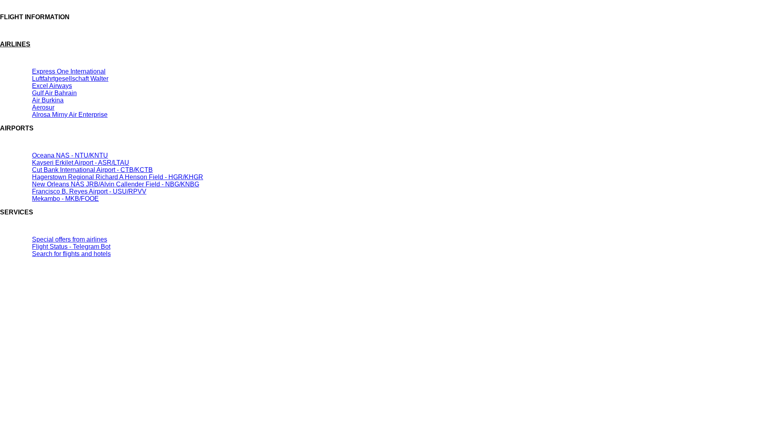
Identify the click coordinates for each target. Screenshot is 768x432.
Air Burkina (48, 100)
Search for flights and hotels (71, 253)
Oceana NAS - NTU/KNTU (70, 155)
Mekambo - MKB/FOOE (65, 198)
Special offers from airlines (69, 239)
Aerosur (43, 107)
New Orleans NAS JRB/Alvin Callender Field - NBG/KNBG (115, 184)
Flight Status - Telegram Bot (71, 246)
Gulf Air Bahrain (54, 93)
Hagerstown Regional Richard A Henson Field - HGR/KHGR (117, 177)
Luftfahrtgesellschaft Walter (70, 78)
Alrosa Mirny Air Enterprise (70, 114)
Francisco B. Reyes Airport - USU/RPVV (89, 191)
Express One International (69, 71)
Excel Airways (52, 85)
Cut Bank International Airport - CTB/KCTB (92, 169)
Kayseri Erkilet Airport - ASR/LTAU (80, 162)
